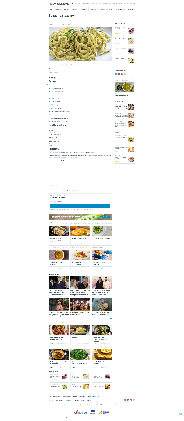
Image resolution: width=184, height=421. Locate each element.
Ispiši (70, 20)
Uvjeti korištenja (60, 400)
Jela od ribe (117, 155)
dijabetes (74, 190)
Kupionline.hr (111, 405)
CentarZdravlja (59, 4)
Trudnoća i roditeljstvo (106, 9)
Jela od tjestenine (54, 384)
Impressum (76, 400)
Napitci (73, 384)
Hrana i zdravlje (94, 9)
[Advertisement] (80, 174)
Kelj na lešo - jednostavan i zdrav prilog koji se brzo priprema (101, 339)
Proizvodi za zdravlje (120, 9)
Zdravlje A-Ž (75, 9)
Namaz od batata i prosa (79, 238)
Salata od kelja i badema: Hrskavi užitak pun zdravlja (79, 362)
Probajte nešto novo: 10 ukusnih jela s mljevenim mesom (57, 240)
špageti (81, 190)
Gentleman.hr (70, 405)
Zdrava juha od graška (121, 96)
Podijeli (65, 20)
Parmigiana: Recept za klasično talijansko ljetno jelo (121, 125)
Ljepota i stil (84, 9)
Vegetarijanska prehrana (92, 12)
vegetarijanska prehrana (56, 190)
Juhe (73, 374)
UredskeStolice (88, 405)
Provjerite (106, 217)
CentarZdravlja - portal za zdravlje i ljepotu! (59, 12)
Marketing (68, 400)
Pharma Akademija (79, 405)
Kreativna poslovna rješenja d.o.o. (95, 417)
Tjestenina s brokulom (120, 137)
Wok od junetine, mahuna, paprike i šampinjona (57, 338)
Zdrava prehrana (119, 104)
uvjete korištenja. (95, 396)
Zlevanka (74, 337)
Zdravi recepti (82, 12)
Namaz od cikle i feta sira (120, 29)
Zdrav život (66, 9)
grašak (66, 190)
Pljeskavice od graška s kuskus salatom (78, 263)
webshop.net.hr (102, 405)
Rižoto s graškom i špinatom (102, 238)
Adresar (130, 9)
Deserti (95, 374)
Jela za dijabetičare (54, 374)
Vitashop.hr (62, 405)
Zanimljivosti (57, 9)
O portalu (51, 400)
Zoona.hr (95, 405)
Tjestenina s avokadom (55, 386)
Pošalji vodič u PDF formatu (80, 206)
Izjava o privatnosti (86, 400)
